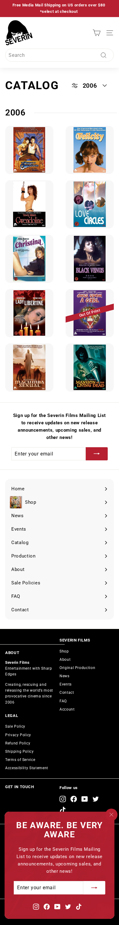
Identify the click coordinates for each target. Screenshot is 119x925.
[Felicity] (90, 150)
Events (66, 684)
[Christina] (29, 259)
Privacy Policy (18, 735)
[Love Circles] (90, 204)
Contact (67, 692)
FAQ (63, 701)
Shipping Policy (19, 751)
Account (67, 709)
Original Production (77, 668)
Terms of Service (20, 760)
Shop (64, 651)
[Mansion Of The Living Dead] (90, 367)
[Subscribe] (94, 887)
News (65, 676)
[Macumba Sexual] (29, 367)
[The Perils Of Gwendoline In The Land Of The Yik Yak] (29, 150)
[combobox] (59, 55)
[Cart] (96, 33)
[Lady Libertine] (29, 313)
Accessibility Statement (26, 768)
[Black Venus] (90, 259)
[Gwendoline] (29, 204)
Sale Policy (15, 726)
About (65, 659)
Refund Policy (17, 743)
